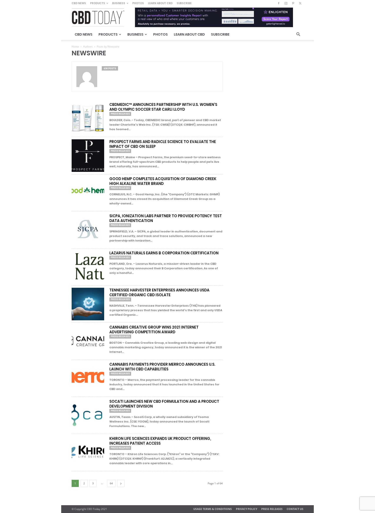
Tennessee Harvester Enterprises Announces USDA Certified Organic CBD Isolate (159, 293)
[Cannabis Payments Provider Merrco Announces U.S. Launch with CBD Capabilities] (88, 378)
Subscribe (184, 3)
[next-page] (121, 483)
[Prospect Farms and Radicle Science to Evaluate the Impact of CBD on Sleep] (88, 155)
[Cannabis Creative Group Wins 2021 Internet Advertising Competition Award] (88, 341)
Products (97, 3)
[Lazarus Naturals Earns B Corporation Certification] (88, 267)
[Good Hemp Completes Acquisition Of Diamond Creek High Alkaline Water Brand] (88, 192)
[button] (298, 35)
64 (111, 483)
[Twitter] (300, 3)
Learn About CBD (160, 3)
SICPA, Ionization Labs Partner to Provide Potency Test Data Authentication (165, 218)
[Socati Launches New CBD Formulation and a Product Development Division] (88, 415)
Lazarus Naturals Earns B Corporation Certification (164, 253)
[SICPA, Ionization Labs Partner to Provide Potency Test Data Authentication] (88, 230)
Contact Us (295, 509)
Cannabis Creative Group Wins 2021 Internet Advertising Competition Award (154, 330)
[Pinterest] (293, 3)
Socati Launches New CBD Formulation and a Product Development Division (164, 404)
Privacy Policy (246, 509)
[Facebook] (278, 3)
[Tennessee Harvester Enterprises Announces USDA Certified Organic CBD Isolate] (88, 304)
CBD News (79, 3)
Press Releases (120, 113)
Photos (138, 3)
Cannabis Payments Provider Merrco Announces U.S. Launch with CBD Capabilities (162, 367)
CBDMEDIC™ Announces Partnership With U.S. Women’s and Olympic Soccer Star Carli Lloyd (163, 107)
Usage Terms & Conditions (212, 509)
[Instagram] (286, 3)
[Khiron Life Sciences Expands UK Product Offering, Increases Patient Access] (88, 452)
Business (118, 3)
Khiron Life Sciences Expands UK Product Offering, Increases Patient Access (160, 441)
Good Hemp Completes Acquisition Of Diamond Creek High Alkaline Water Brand (162, 181)
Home (75, 46)
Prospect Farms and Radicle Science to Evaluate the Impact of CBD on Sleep (162, 144)
